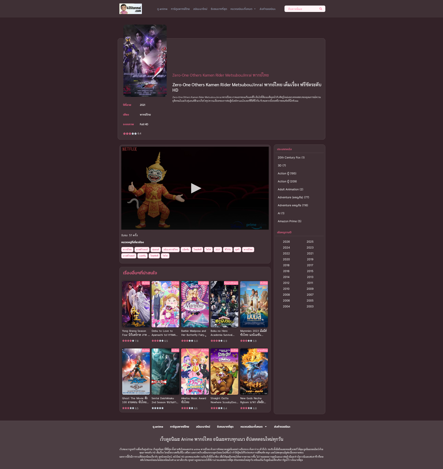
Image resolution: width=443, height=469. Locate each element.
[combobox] (301, 9)
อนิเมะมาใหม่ (200, 9)
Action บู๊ (283, 173)
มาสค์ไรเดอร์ (142, 249)
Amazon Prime (287, 221)
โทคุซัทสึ (197, 249)
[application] (195, 188)
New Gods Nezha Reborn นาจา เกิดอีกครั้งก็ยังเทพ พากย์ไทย (253, 402)
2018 (286, 265)
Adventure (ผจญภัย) (290, 197)
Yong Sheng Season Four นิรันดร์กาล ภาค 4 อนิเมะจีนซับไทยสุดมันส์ (136, 335)
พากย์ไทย (127, 249)
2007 (310, 294)
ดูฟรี (237, 249)
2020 (286, 259)
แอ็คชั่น (185, 249)
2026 (286, 241)
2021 (217, 249)
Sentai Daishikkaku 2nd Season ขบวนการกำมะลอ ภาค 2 (165, 402)
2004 (286, 306)
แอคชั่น (142, 255)
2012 (286, 283)
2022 (286, 253)
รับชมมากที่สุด (219, 9)
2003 (310, 306)
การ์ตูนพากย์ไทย (180, 9)
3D (280, 165)
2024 (286, 247)
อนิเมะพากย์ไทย (171, 249)
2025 (310, 241)
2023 (310, 247)
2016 (286, 271)
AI (279, 213)
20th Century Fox (289, 157)
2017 (310, 265)
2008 (286, 294)
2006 (286, 300)
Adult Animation (288, 189)
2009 (310, 288)
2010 (286, 288)
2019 (310, 259)
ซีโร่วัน (228, 249)
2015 (310, 271)
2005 (310, 300)
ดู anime (162, 9)
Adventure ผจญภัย (289, 205)
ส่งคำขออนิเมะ (268, 9)
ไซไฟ (208, 249)
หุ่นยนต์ (155, 249)
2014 (286, 277)
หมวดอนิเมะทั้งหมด (241, 9)
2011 (310, 283)
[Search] (321, 9)
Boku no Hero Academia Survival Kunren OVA (221, 335)
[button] (195, 188)
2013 (310, 277)
